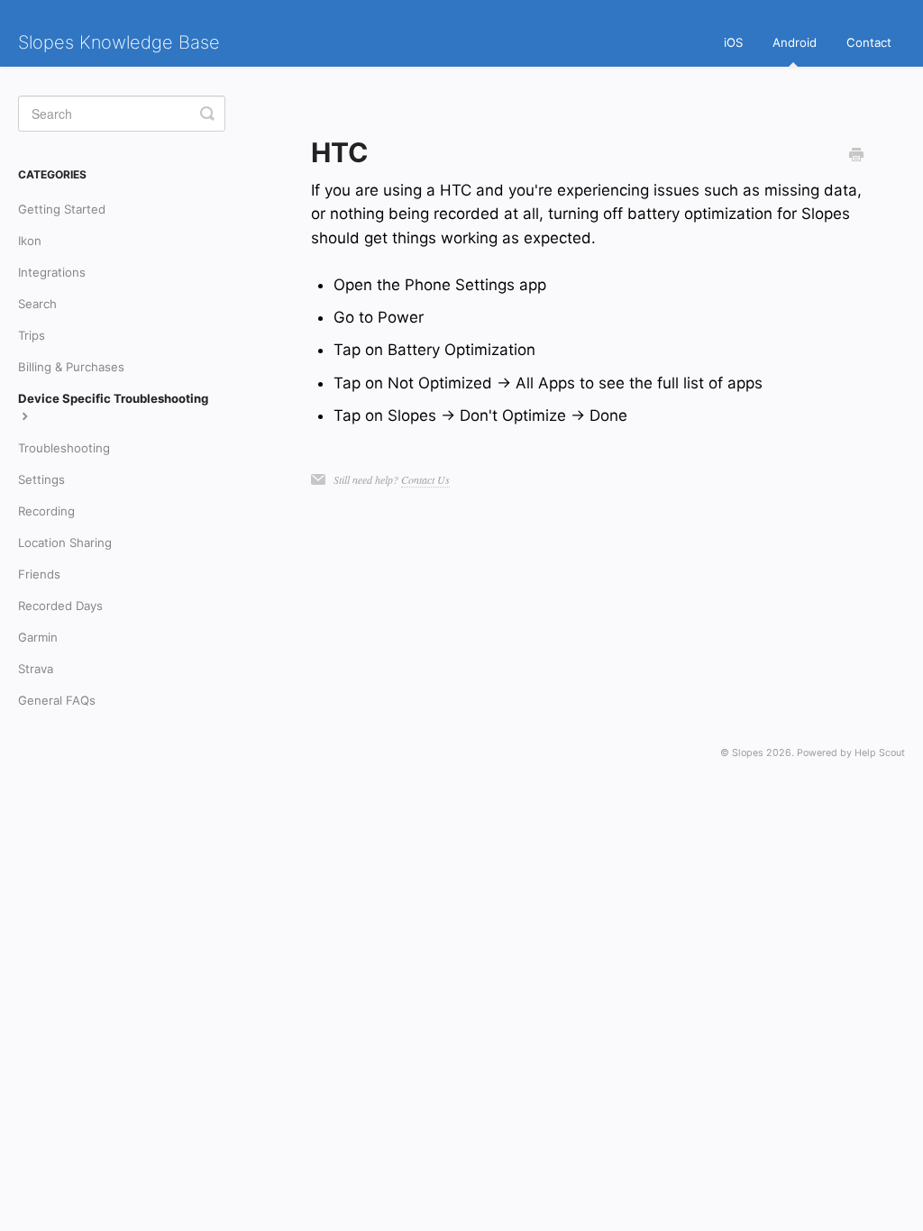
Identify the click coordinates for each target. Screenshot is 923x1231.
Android (794, 42)
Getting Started (61, 209)
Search (37, 303)
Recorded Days (60, 605)
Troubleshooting (64, 448)
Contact (868, 42)
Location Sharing (65, 542)
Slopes (747, 753)
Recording (46, 511)
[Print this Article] (856, 155)
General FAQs (57, 700)
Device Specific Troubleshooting (113, 398)
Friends (39, 574)
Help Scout (879, 753)
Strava (35, 668)
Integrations (52, 272)
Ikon (29, 240)
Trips (31, 335)
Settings (41, 479)
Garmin (38, 637)
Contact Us (425, 479)
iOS (733, 42)
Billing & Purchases (71, 367)
